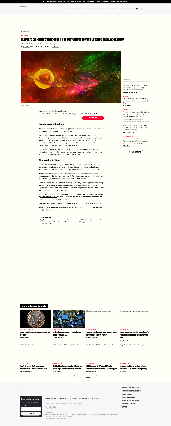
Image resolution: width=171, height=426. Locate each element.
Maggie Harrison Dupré (130, 92)
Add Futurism (55, 47)
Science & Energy (129, 404)
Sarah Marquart (59, 371)
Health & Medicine (129, 397)
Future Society (25, 31)
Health (80, 9)
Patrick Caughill (92, 337)
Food (124, 123)
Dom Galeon (124, 371)
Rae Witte (127, 146)
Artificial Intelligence (131, 391)
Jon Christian (139, 119)
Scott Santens (25, 337)
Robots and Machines (130, 400)
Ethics (125, 83)
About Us (63, 398)
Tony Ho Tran (26, 47)
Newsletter (129, 9)
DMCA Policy (72, 403)
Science (97, 9)
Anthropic (126, 96)
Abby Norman (125, 340)
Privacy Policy (62, 1)
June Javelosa (59, 337)
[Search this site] (137, 9)
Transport (112, 9)
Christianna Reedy (26, 371)
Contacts (96, 398)
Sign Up (93, 118)
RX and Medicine (128, 136)
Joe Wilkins (127, 105)
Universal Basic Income (27, 329)
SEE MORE (85, 378)
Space (104, 9)
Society (73, 9)
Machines (88, 9)
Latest (121, 9)
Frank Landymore (129, 132)
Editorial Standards (79, 398)
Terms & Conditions (61, 403)
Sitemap (80, 403)
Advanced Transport (130, 388)
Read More (136, 152)
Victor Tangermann (129, 119)
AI (67, 9)
